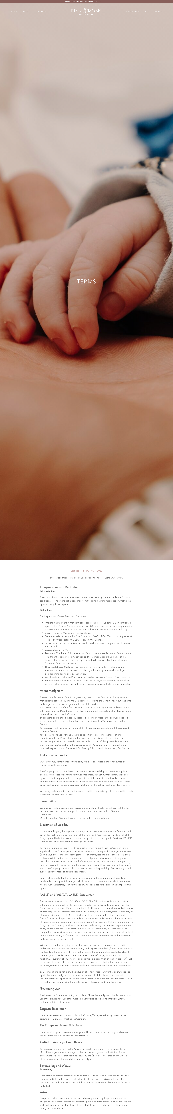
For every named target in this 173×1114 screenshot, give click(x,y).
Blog (147, 12)
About (14, 12)
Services (27, 12)
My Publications (133, 12)
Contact (158, 12)
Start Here (41, 12)
